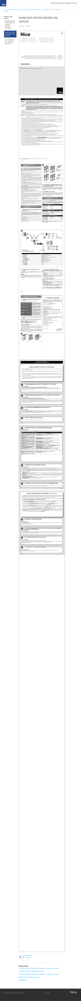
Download (28, 957)
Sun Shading (26, 9)
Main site (47, 993)
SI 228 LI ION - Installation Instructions (29, 977)
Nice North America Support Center (12, 9)
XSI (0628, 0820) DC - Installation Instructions (9, 41)
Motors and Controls (35, 9)
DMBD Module (23, 980)
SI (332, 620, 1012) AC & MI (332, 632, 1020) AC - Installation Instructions (10, 24)
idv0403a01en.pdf (27, 955)
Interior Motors (45, 9)
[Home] (4, 3)
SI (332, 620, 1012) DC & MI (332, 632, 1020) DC (10, 34)
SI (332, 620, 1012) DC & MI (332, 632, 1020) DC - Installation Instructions (39, 974)
